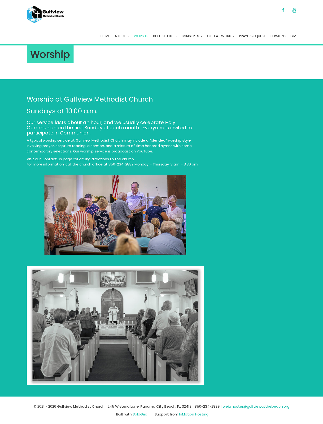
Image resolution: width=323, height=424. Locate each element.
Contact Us (51, 158)
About (121, 36)
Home (105, 36)
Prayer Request (252, 36)
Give (293, 36)
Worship (141, 36)
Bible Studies (164, 36)
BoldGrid (140, 414)
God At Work (219, 36)
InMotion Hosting (194, 414)
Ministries (191, 36)
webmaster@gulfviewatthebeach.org (256, 406)
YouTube (144, 151)
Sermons (278, 36)
